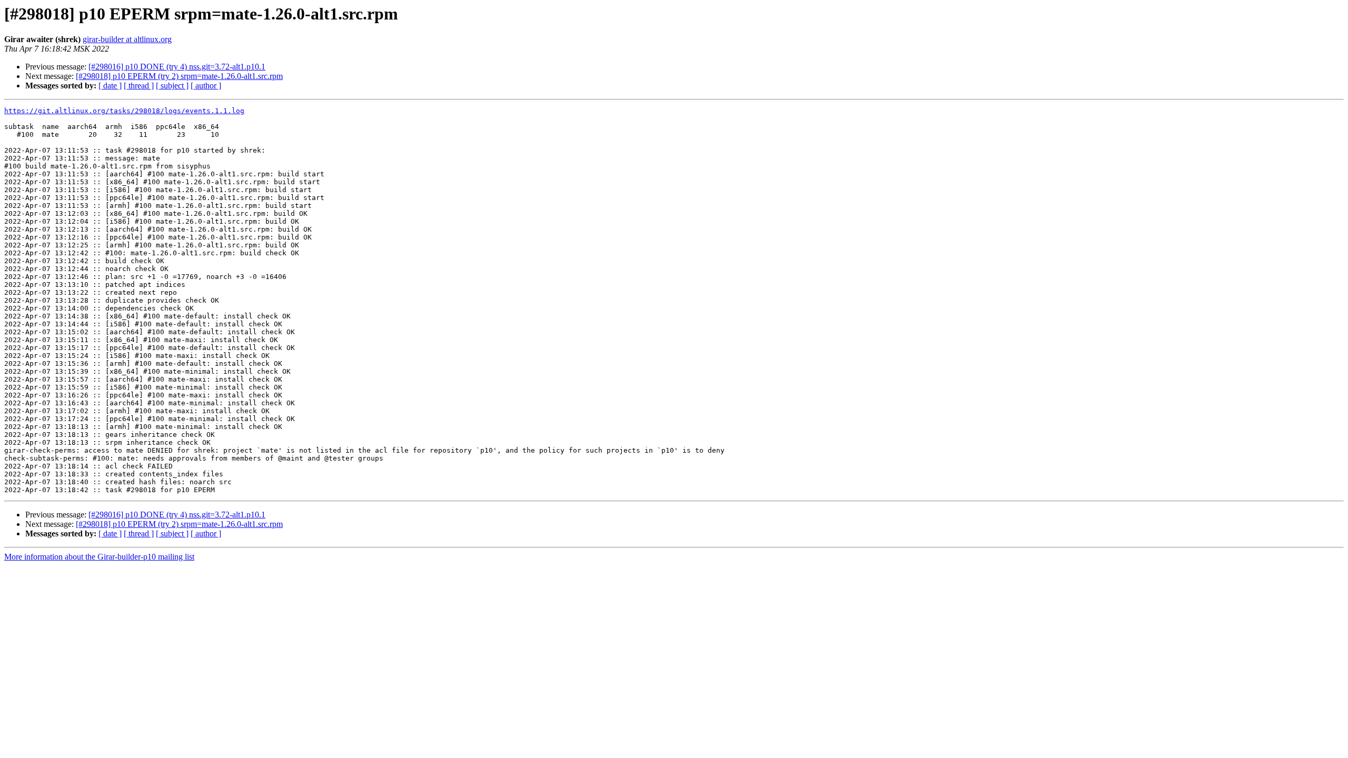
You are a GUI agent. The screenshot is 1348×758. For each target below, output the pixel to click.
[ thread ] (139, 85)
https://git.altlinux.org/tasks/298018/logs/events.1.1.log (124, 111)
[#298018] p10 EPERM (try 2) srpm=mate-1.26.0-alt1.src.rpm (179, 76)
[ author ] (206, 85)
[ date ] (110, 85)
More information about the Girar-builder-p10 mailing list (99, 556)
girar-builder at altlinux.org (127, 39)
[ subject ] (172, 85)
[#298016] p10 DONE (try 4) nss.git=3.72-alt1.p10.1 (176, 66)
